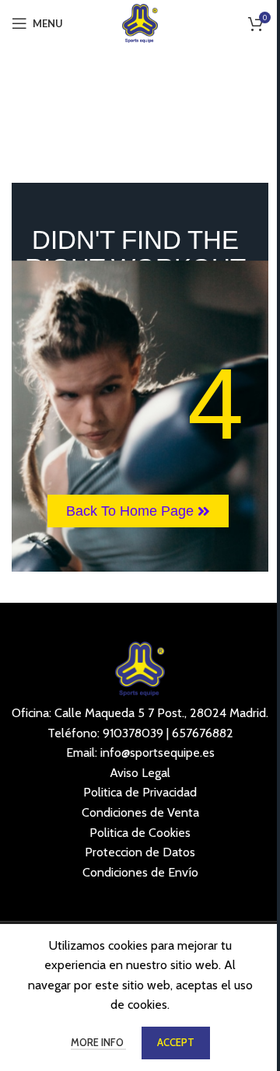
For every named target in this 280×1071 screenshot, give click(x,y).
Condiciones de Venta (140, 812)
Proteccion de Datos (140, 852)
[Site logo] (140, 22)
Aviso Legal (140, 772)
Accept (175, 1042)
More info (98, 1042)
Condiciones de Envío (140, 872)
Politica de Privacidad (140, 792)
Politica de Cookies (140, 832)
